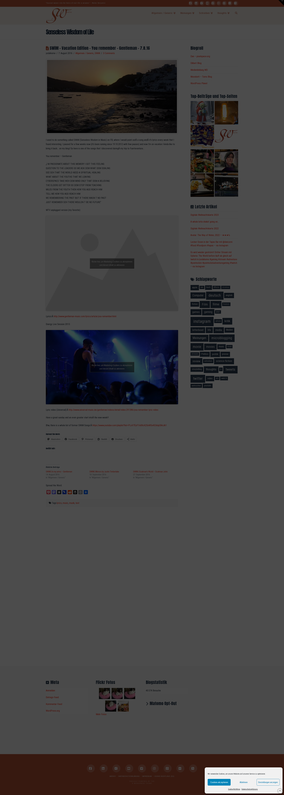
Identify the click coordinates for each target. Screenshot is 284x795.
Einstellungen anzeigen (268, 782)
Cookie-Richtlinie (234, 789)
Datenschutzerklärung (250, 789)
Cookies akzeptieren (219, 782)
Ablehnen (244, 782)
